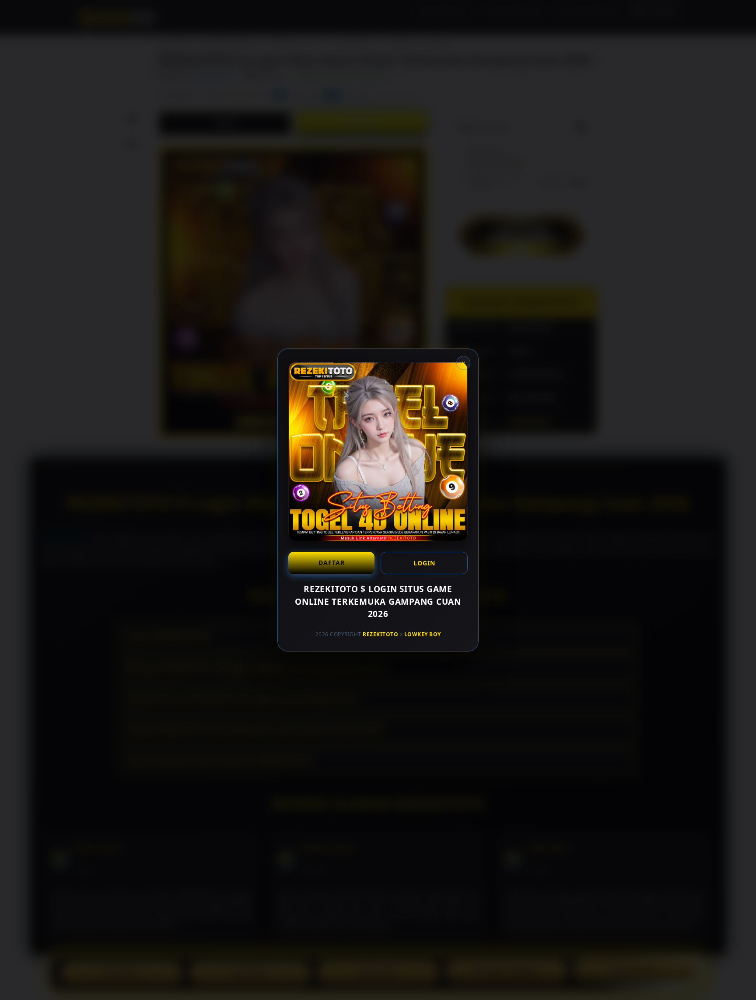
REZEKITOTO (380, 634)
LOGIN (424, 563)
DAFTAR (331, 562)
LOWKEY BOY (422, 634)
